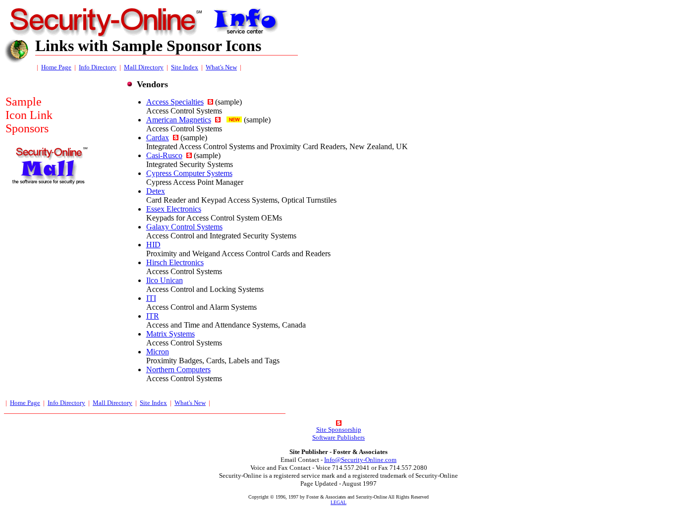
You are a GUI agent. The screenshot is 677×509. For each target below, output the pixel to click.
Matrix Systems (170, 334)
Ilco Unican (164, 280)
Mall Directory (144, 67)
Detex (155, 191)
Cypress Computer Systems (189, 173)
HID (153, 244)
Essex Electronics (173, 209)
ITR (152, 316)
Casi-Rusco (164, 155)
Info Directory (97, 67)
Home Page (56, 67)
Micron (157, 351)
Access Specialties (175, 102)
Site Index (184, 67)
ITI (151, 298)
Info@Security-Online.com (360, 459)
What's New (221, 67)
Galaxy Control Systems (184, 227)
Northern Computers (178, 369)
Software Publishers (338, 437)
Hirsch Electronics (175, 262)
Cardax (157, 137)
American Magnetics (178, 119)
